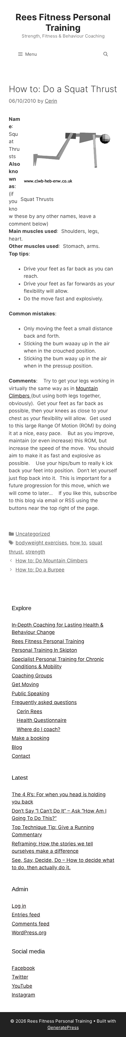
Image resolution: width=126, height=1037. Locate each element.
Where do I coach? (38, 729)
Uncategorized (33, 534)
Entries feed (26, 915)
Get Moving (25, 684)
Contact (21, 756)
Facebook (23, 968)
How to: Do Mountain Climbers (52, 561)
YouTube (22, 986)
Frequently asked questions (44, 702)
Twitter (20, 977)
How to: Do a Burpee (40, 570)
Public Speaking (30, 693)
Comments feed (31, 924)
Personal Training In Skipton (44, 650)
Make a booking (30, 738)
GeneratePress (63, 1027)
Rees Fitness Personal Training (63, 22)
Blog (17, 747)
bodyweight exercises (41, 543)
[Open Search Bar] (105, 54)
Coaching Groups (32, 676)
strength (35, 552)
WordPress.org (29, 933)
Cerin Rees (29, 711)
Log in (19, 906)
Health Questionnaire (42, 720)
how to (78, 543)
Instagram (23, 995)
